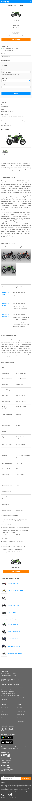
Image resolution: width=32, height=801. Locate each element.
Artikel (2, 717)
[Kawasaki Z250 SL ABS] (10, 607)
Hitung (16, 93)
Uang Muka (4, 69)
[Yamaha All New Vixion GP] (11, 648)
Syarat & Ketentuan (21, 707)
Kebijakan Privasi (21, 711)
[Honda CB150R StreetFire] (10, 633)
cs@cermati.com (11, 680)
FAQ (2, 711)
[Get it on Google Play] (16, 737)
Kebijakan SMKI (20, 714)
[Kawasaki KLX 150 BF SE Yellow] (12, 592)
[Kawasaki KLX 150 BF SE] (10, 600)
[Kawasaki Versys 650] (9, 626)
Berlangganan (25, 778)
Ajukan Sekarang (16, 39)
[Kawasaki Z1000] (8, 614)
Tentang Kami (4, 707)
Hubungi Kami (4, 714)
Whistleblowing (20, 717)
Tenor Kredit (4, 78)
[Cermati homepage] (6, 794)
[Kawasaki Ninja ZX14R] (10, 585)
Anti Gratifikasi (20, 721)
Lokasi (3, 84)
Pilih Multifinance (5, 65)
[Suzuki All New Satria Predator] (12, 655)
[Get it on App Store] (16, 742)
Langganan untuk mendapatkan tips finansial (13, 776)
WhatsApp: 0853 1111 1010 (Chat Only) (10, 695)
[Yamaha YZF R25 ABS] (10, 641)
